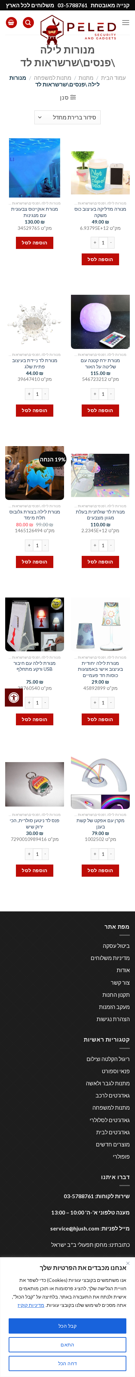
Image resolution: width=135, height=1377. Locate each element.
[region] (67, 1317)
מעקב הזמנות (114, 1006)
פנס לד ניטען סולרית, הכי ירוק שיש (35, 823)
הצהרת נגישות (113, 1019)
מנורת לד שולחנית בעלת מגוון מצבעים (100, 515)
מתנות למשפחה (52, 77)
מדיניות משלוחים (110, 957)
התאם (67, 1344)
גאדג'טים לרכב (113, 1095)
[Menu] (126, 22)
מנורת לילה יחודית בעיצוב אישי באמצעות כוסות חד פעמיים (100, 669)
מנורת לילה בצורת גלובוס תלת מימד (34, 515)
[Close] (128, 1263)
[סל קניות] (11, 22)
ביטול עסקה (116, 945)
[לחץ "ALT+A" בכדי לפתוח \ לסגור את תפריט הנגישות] (14, 697)
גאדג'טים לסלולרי (110, 1120)
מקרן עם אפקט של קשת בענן (100, 823)
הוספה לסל (100, 259)
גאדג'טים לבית (113, 1132)
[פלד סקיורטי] (77, 29)
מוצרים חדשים (113, 1144)
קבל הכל (67, 1326)
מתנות (86, 77)
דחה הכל (67, 1363)
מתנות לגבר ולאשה (108, 1083)
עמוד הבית (113, 77)
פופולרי (121, 1156)
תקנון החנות (116, 994)
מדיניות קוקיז (31, 1305)
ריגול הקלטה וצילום (108, 1058)
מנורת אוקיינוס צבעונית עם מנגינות (34, 212)
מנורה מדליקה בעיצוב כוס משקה (100, 212)
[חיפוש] (28, 22)
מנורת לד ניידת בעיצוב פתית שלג (34, 363)
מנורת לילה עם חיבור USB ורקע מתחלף (35, 666)
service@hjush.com (74, 1228)
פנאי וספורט (116, 1071)
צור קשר (120, 982)
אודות (123, 970)
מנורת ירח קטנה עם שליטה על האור (100, 363)
